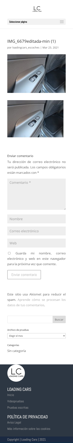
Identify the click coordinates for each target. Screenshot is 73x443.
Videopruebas (15, 401)
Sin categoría (16, 351)
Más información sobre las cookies (28, 429)
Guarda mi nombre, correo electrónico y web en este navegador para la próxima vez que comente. (36, 258)
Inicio (10, 395)
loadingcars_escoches (25, 47)
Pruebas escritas (17, 407)
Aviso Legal (14, 422)
